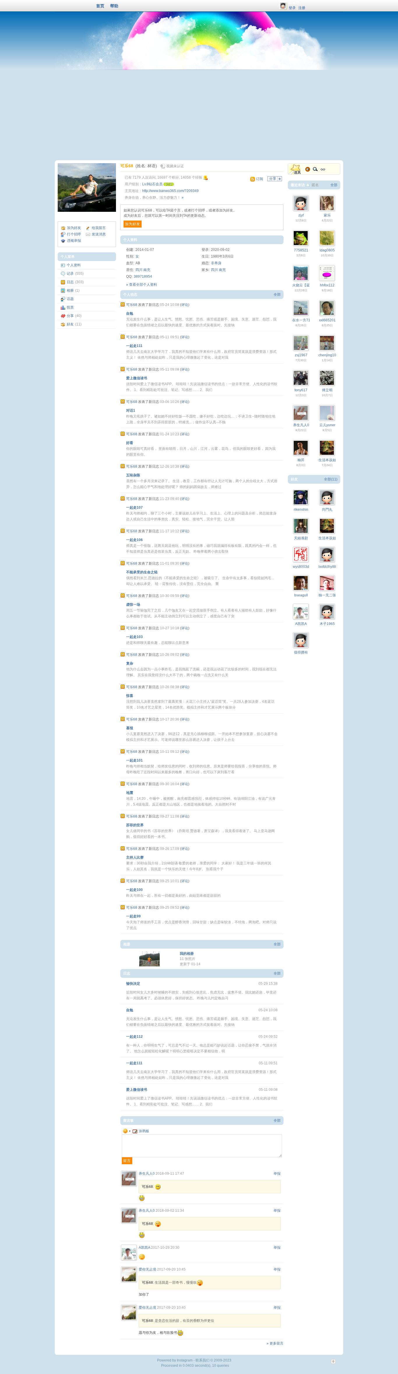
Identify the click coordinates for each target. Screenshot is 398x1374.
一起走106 (134, 540)
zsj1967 (301, 355)
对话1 (130, 410)
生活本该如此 (328, 460)
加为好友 (74, 228)
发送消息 (99, 234)
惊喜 (129, 696)
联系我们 (202, 1360)
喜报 (129, 728)
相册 (70, 290)
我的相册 (187, 954)
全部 (277, 295)
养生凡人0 (147, 1174)
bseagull (301, 595)
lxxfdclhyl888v (329, 567)
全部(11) (330, 479)
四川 (138, 270)
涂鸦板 (144, 1131)
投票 (70, 307)
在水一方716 (302, 320)
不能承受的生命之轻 (142, 572)
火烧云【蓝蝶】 (304, 285)
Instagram (185, 1360)
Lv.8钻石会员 (152, 184)
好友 (70, 324)
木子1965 (327, 624)
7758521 (301, 250)
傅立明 (327, 390)
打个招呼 (74, 234)
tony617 (301, 390)
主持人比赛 (135, 857)
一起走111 (134, 346)
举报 (277, 1174)
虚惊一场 (133, 605)
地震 (129, 793)
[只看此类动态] (122, 304)
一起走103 (134, 637)
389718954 (143, 276)
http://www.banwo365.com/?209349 (170, 191)
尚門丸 (327, 510)
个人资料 (74, 265)
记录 (70, 274)
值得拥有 (301, 652)
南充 (146, 270)
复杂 (129, 663)
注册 (301, 8)
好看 (129, 443)
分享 (70, 316)
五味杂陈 (133, 475)
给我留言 (99, 228)
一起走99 (133, 916)
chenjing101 (328, 355)
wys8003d (301, 567)
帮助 (114, 5)
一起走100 (134, 890)
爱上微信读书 (136, 378)
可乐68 (126, 165)
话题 (70, 299)
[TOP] (333, 1364)
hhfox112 (327, 285)
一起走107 (134, 507)
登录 (292, 8)
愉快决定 (133, 984)
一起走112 (134, 1037)
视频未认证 (175, 166)
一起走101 (134, 760)
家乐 (327, 215)
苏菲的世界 (135, 825)
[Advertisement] (199, 113)
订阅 (259, 179)
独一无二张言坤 (330, 595)
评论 (184, 305)
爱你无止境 (147, 1269)
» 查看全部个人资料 (141, 285)
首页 (100, 5)
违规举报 (74, 241)
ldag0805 (327, 250)
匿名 (315, 185)
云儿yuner (327, 425)
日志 (70, 282)
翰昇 (300, 460)
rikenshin (301, 510)
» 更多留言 (275, 1343)
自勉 (129, 313)
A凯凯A (144, 1248)
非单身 (216, 263)
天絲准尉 (301, 538)
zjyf (301, 215)
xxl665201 (327, 320)
